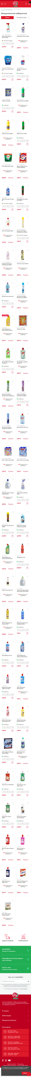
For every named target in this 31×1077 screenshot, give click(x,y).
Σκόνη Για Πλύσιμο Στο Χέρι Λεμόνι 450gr (22, 882)
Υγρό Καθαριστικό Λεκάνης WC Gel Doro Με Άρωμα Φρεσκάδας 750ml (22, 656)
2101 (5, 654)
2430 (20, 524)
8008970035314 (23, 750)
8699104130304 (23, 393)
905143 (6, 132)
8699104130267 (23, 229)
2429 (20, 815)
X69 (5, 621)
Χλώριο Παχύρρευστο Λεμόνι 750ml (7, 623)
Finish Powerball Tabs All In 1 (7, 70)
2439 (20, 718)
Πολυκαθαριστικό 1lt (7, 655)
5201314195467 (7, 229)
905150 (21, 99)
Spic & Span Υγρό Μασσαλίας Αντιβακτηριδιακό (21, 753)
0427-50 (21, 67)
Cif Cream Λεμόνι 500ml (22, 263)
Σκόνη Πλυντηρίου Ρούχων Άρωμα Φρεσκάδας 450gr (6, 914)
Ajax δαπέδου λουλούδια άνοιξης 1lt (7, 362)
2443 (5, 718)
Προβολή (25, 47)
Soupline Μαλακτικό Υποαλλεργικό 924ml (7, 264)
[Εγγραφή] (28, 981)
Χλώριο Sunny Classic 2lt (7, 296)
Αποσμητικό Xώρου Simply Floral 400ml (21, 395)
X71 (5, 588)
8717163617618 (22, 262)
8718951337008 (8, 360)
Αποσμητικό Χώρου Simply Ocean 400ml (22, 297)
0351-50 (6, 524)
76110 (6, 912)
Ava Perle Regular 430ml (7, 231)
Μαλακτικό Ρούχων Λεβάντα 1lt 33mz (6, 688)
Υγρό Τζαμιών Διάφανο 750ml (22, 493)
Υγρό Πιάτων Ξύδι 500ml (8, 784)
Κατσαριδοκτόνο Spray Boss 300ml (22, 200)
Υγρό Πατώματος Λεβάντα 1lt (6, 882)
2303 (5, 327)
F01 (20, 621)
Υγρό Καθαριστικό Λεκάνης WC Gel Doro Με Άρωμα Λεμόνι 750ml (8, 330)
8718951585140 (7, 262)
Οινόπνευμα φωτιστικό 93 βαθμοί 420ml (22, 623)
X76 (20, 132)
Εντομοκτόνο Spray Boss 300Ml (8, 526)
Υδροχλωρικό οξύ (21, 557)
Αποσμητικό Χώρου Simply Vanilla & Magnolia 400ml (8, 395)
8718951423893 (22, 360)
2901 (5, 879)
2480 (6, 197)
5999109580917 (8, 67)
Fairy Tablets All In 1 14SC (7, 166)
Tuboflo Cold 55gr (6, 101)
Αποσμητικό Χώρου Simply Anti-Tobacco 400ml (7, 428)
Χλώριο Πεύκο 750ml (22, 133)
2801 (5, 815)
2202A (21, 491)
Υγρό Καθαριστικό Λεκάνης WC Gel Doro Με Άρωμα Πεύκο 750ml (7, 558)
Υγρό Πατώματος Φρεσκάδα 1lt (21, 688)
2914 (20, 686)
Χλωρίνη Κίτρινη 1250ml (7, 133)
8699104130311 (7, 393)
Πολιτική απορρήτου (11, 1064)
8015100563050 (23, 458)
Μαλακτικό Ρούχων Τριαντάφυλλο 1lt (6, 721)
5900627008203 (8, 750)
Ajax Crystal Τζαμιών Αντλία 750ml (7, 37)
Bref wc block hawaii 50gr (8, 460)
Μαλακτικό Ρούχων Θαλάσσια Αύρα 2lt (21, 526)
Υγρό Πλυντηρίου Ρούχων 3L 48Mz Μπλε (8, 493)
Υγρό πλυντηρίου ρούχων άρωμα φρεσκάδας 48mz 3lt (23, 591)
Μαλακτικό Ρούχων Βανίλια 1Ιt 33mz (21, 721)
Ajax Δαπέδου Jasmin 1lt (22, 427)
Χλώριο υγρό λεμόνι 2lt (7, 590)
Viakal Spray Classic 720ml (23, 36)
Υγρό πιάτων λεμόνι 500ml (6, 817)
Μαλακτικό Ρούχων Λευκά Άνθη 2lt (21, 817)
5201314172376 (7, 99)
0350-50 (21, 197)
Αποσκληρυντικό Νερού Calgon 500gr (7, 753)
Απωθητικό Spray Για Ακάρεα (22, 70)
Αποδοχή (25, 1073)
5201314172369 (22, 327)
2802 (6, 783)
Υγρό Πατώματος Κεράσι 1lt (8, 849)
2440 (5, 686)
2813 (20, 783)
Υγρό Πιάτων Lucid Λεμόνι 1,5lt (21, 785)
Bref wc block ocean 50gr (23, 460)
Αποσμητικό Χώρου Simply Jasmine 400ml (22, 231)
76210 (21, 879)
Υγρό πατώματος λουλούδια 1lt (21, 849)
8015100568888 (8, 458)
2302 (20, 654)
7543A (21, 588)
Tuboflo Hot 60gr (21, 329)
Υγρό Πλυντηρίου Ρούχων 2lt (8, 200)
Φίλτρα (7, 17)
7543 (5, 491)
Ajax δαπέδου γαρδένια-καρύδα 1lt (22, 362)
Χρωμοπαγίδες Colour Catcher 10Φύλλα (22, 167)
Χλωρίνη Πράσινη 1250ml (23, 101)
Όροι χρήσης (20, 1064)
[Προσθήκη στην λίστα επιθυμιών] (13, 23)
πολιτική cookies (6, 1069)
